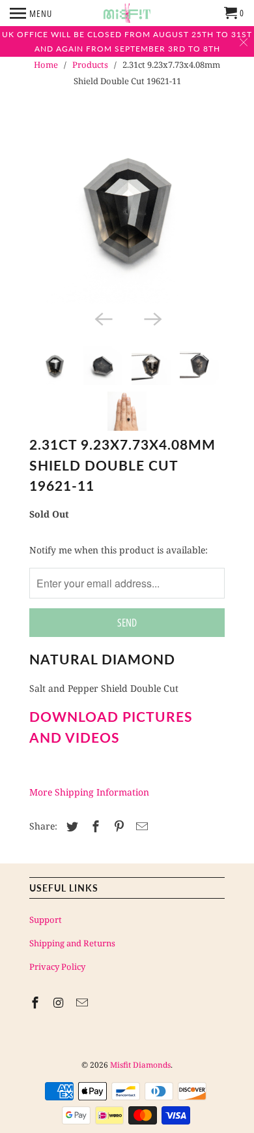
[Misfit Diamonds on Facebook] (36, 1002)
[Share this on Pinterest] (117, 826)
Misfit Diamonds (140, 1064)
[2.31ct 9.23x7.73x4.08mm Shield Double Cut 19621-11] (127, 208)
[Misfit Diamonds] (127, 13)
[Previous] (102, 317)
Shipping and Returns (72, 943)
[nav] (31, 13)
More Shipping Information (89, 792)
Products (90, 64)
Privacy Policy (57, 966)
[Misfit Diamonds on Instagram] (60, 1002)
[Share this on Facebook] (93, 826)
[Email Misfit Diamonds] (83, 1002)
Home (46, 64)
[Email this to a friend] (140, 826)
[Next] (151, 317)
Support (45, 919)
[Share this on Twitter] (70, 826)
